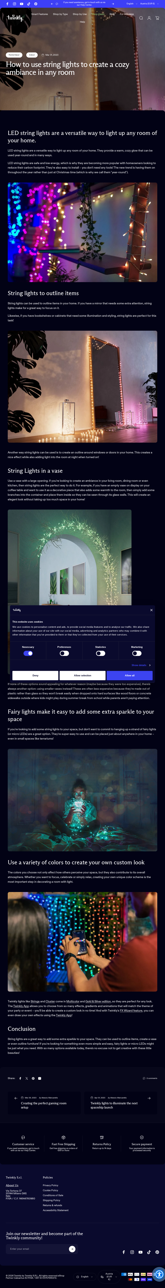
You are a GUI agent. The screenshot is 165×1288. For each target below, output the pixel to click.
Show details (139, 665)
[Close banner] (151, 610)
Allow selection (82, 675)
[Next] (112, 4)
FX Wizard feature (131, 1010)
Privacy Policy (50, 1185)
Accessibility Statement (55, 1210)
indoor (32, 55)
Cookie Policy (50, 1190)
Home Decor (14, 55)
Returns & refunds (52, 1205)
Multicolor (72, 1001)
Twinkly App (21, 1006)
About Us (12, 1185)
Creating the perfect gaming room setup (44, 1105)
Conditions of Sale (53, 1195)
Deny (35, 675)
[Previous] (52, 4)
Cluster (50, 1001)
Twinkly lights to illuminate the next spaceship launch (114, 1105)
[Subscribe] (72, 1249)
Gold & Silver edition (98, 1001)
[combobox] (132, 4)
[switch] (64, 653)
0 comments (152, 1078)
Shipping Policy (51, 1200)
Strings (35, 1001)
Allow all (130, 675)
